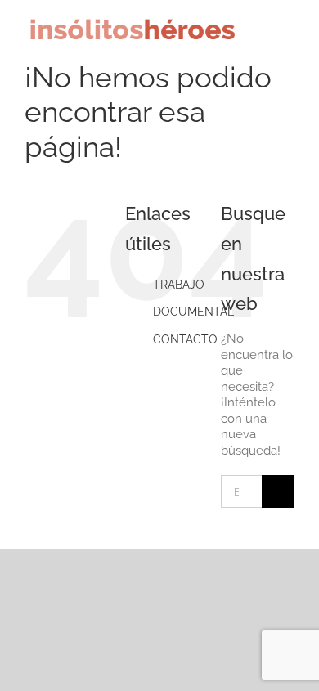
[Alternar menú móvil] (287, 35)
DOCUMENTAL (193, 311)
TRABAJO (178, 284)
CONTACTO (185, 339)
